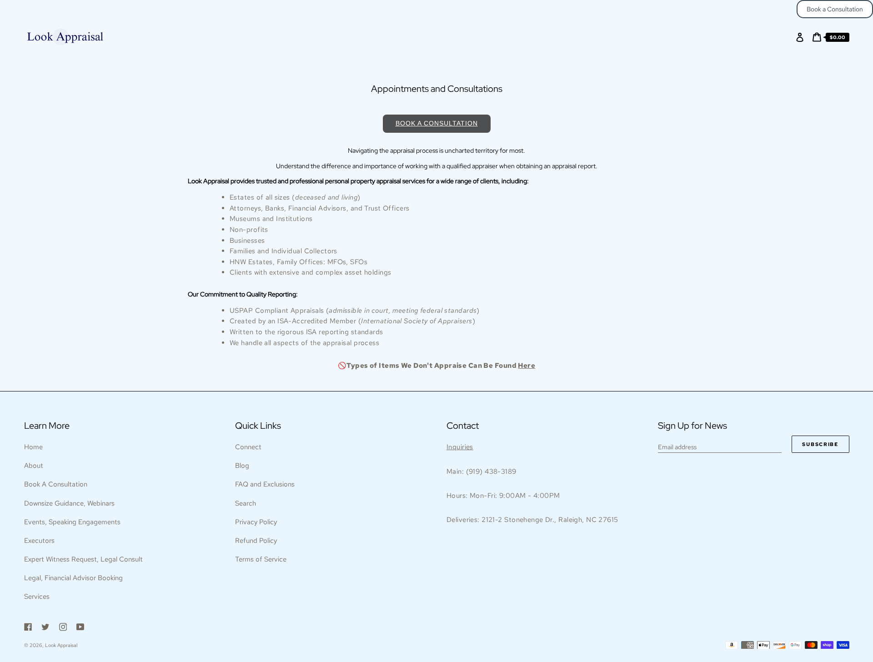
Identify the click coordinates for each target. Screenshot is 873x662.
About (33, 465)
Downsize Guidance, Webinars (69, 503)
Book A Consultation (55, 484)
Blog (242, 465)
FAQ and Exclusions (265, 484)
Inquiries (460, 446)
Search (245, 503)
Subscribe (820, 444)
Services (37, 596)
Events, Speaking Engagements (72, 522)
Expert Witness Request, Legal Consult (83, 559)
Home (33, 446)
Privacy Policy (256, 522)
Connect (248, 446)
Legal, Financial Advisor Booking (73, 577)
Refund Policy (256, 540)
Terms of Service (260, 559)
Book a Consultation (835, 9)
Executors (39, 540)
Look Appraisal (61, 645)
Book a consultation (437, 123)
